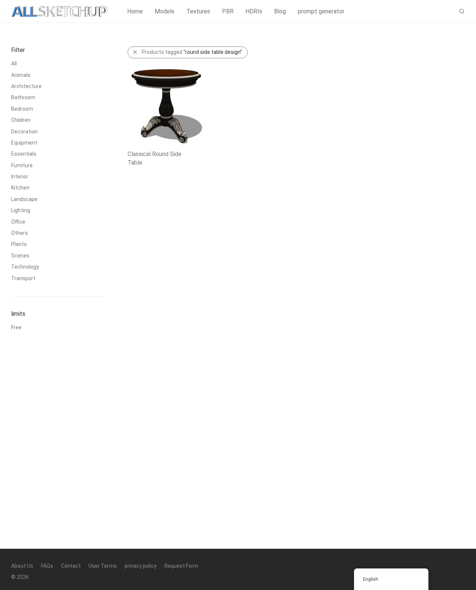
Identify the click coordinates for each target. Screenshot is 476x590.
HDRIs (253, 11)
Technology (25, 267)
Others (19, 233)
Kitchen (20, 188)
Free (16, 327)
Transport (23, 278)
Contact (71, 566)
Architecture (26, 86)
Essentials (23, 154)
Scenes (20, 256)
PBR (228, 11)
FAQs (47, 566)
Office (18, 222)
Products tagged (192, 52)
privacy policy (141, 566)
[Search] (462, 11)
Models (164, 11)
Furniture (22, 165)
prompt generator (321, 11)
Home (135, 11)
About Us (22, 566)
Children (20, 120)
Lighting (20, 210)
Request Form (181, 566)
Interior (19, 176)
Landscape (24, 199)
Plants (19, 244)
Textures (198, 11)
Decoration (24, 131)
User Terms (103, 566)
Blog (280, 11)
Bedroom (22, 109)
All (14, 64)
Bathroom (23, 97)
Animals (20, 75)
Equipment (24, 143)
